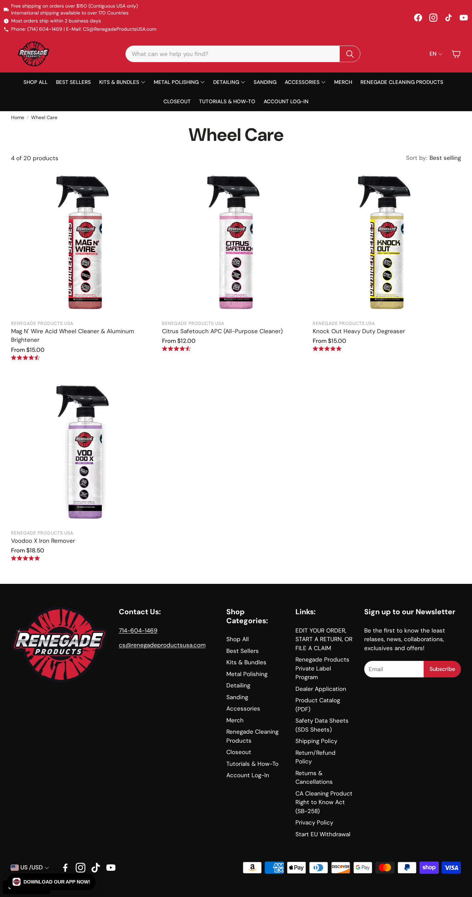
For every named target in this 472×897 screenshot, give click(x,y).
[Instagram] (433, 17)
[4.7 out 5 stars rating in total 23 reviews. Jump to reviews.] (176, 348)
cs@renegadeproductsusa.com (162, 645)
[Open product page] (85, 242)
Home (17, 117)
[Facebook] (418, 17)
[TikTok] (448, 17)
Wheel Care (44, 117)
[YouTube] (464, 17)
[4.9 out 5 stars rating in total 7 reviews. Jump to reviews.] (327, 348)
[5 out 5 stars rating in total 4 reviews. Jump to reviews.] (25, 558)
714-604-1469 (138, 630)
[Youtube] (111, 867)
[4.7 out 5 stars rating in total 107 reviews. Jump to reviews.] (25, 357)
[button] (243, 54)
